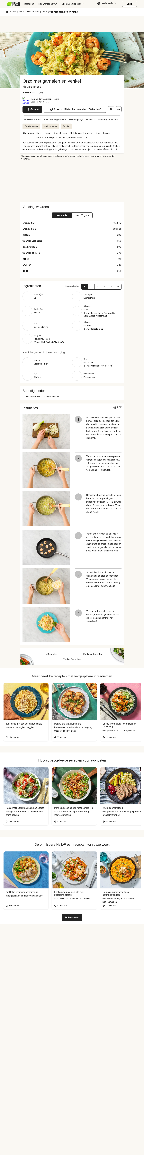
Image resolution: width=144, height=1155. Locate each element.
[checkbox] (23, 92)
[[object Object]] (111, 109)
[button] (108, 4)
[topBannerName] (72, 24)
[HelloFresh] (13, 4)
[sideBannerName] (72, 181)
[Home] (7, 12)
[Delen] (119, 109)
